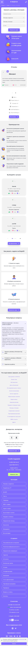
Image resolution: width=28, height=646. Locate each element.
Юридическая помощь (9, 521)
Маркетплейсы (14, 399)
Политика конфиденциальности (11, 546)
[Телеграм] (15, 628)
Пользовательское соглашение (11, 542)
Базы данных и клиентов (14, 376)
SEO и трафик (6, 504)
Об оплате (6, 559)
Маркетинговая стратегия (14, 396)
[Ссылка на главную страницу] (14, 2)
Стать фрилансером (8, 579)
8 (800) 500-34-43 (14, 462)
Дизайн (5, 492)
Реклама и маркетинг (8, 484)
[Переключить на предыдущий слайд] (12, 92)
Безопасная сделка (8, 563)
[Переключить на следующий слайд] (15, 92)
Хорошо (14, 643)
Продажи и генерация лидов (14, 405)
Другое (14, 422)
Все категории (6, 533)
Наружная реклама (14, 402)
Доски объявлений (14, 385)
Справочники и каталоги (14, 410)
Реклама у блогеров (14, 408)
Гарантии (5, 555)
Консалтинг (6, 525)
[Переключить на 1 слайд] (12, 238)
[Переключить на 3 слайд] (15, 238)
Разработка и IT (7, 488)
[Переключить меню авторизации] (26, 2)
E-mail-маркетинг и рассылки (14, 416)
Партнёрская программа (9, 584)
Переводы (5, 500)
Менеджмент (6, 529)
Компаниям (6, 575)
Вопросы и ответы (7, 592)
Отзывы (5, 567)
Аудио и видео (7, 508)
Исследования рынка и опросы (14, 388)
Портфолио (6, 588)
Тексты (5, 496)
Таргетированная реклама (14, 413)
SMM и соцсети (14, 419)
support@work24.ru (14, 464)
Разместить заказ (14, 30)
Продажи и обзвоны (8, 516)
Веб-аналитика (14, 382)
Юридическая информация (10, 551)
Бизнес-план (14, 379)
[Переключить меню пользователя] (2, 2)
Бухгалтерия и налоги (8, 512)
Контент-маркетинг (14, 393)
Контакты (5, 596)
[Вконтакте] (12, 628)
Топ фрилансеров (7, 571)
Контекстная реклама (14, 390)
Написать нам (14, 474)
